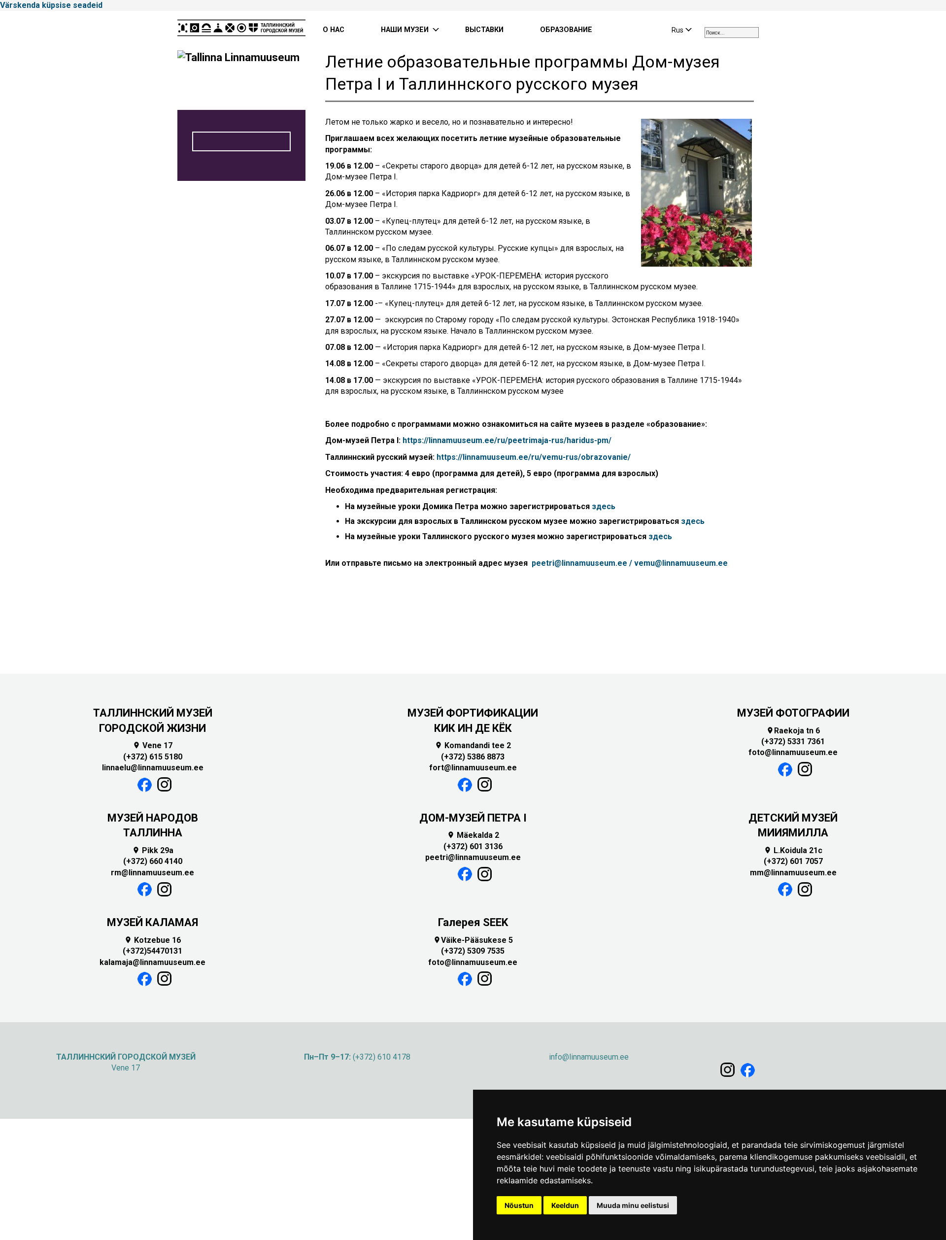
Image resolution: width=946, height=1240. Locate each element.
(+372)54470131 (152, 951)
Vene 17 (152, 745)
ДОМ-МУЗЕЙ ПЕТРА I (473, 818)
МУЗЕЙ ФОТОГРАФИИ (793, 713)
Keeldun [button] (565, 1205)
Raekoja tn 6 (793, 730)
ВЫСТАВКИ (484, 30)
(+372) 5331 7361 (793, 741)
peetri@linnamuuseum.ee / (582, 563)
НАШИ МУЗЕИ (405, 30)
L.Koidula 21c (793, 850)
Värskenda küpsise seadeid (51, 5)
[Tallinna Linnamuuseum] (241, 30)
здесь (603, 506)
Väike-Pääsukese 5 (473, 940)
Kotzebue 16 (152, 940)
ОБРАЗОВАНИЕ (566, 30)
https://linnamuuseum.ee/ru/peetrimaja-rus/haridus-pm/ (507, 440)
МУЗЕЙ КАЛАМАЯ (152, 922)
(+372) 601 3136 (473, 846)
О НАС (333, 30)
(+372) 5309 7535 (473, 951)
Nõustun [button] (519, 1205)
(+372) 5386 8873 (473, 756)
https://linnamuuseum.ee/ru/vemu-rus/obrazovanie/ (534, 457)
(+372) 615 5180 (152, 756)
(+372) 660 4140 (152, 861)
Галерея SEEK (473, 922)
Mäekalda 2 (473, 835)
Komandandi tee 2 (473, 745)
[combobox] (732, 32)
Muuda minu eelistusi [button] (633, 1205)
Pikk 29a (152, 850)
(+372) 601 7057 (793, 861)
